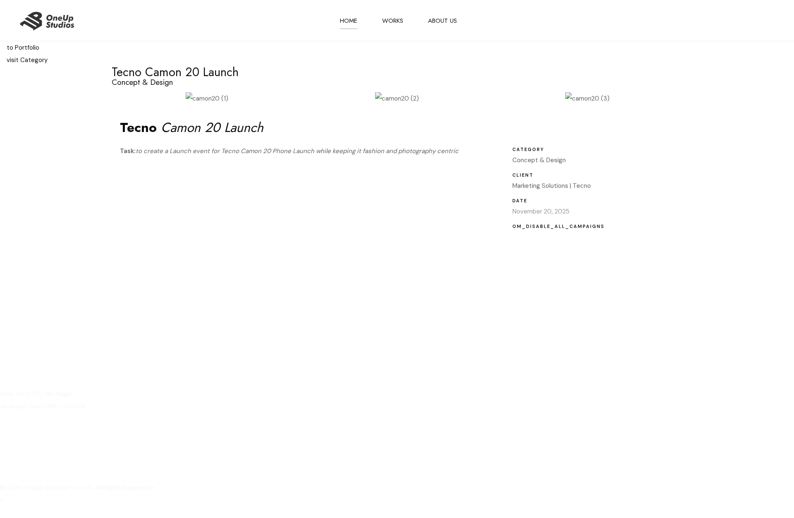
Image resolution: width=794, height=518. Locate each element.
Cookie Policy (227, 488)
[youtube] (769, 20)
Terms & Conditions (35, 500)
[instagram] (745, 20)
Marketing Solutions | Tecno (551, 186)
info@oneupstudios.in (34, 464)
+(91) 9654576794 (29, 451)
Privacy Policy (178, 488)
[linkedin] (721, 20)
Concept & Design (539, 160)
